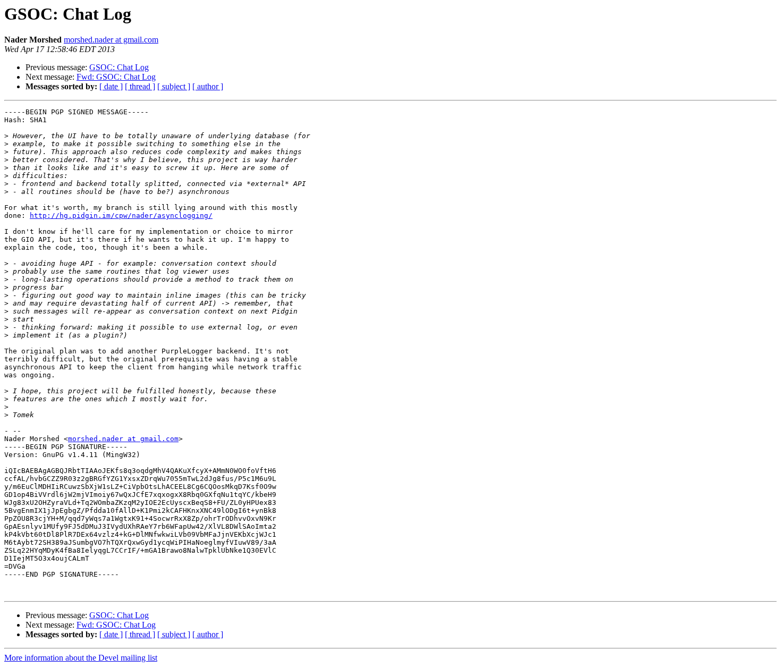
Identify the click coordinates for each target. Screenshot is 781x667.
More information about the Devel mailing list (80, 657)
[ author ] (207, 86)
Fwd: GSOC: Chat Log (116, 76)
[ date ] (111, 86)
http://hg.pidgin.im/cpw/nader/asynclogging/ (121, 215)
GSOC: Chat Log (119, 67)
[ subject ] (173, 86)
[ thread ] (140, 86)
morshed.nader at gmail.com (111, 39)
